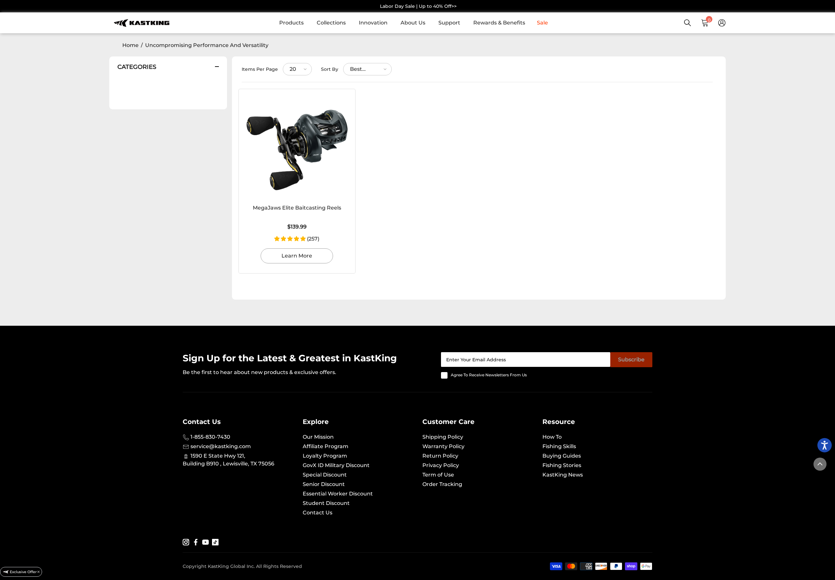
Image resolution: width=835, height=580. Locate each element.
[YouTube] (205, 542)
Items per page (260, 69)
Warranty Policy (443, 446)
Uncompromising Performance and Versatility (206, 45)
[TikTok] (215, 542)
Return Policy (440, 456)
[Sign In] (722, 23)
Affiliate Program (325, 446)
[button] (297, 69)
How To (552, 437)
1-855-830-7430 (209, 437)
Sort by (329, 69)
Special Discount (325, 475)
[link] (294, 22)
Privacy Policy (440, 465)
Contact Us (317, 512)
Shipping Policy (442, 437)
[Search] (687, 23)
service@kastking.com (220, 446)
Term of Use (438, 475)
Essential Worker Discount (338, 494)
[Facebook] (195, 542)
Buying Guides (561, 456)
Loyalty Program (325, 456)
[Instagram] (186, 542)
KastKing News (562, 475)
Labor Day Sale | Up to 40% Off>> (418, 6)
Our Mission (318, 437)
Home (130, 45)
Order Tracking (442, 484)
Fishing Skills (559, 446)
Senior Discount (324, 484)
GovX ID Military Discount (336, 465)
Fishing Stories (561, 465)
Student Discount (326, 503)
